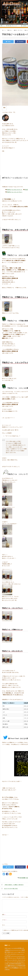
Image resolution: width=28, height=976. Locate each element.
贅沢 (19, 967)
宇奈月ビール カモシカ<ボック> (14, 189)
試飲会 (16, 967)
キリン (20, 950)
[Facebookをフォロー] (7, 874)
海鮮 (6, 965)
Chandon (9, 948)
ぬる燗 (17, 948)
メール (4, 919)
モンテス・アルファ (17, 960)
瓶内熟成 (13, 965)
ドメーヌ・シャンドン (20, 954)
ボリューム (10, 960)
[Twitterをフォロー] (4, 874)
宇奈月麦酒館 (22, 877)
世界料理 (13, 963)
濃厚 (8, 965)
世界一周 (8, 963)
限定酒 (7, 969)
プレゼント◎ (20, 958)
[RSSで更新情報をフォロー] (10, 874)
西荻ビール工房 (9, 967)
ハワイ (8, 956)
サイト (3, 925)
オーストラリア (16, 950)
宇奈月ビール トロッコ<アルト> (14, 192)
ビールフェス (19, 956)
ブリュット (14, 958)
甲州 (15, 965)
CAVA (6, 948)
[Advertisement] (14, 42)
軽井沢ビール (22, 967)
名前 (3, 914)
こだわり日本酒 (13, 948)
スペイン (13, 954)
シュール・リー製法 (17, 952)
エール (12, 950)
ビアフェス (13, 956)
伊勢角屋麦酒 (18, 963)
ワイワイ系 (15, 962)
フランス (10, 958)
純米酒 (23, 965)
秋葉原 (20, 965)
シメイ (11, 952)
